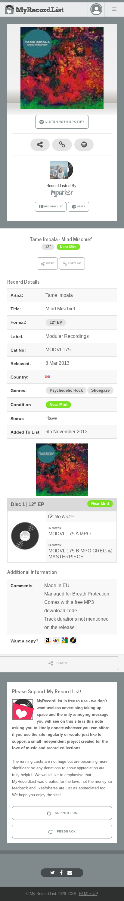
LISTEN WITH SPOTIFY (64, 121)
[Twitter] (53, 872)
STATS (81, 206)
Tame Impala (43, 239)
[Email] (70, 872)
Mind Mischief (76, 239)
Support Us (66, 813)
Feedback (66, 831)
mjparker (62, 192)
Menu (114, 9)
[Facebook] (62, 872)
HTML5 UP (88, 893)
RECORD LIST (53, 206)
